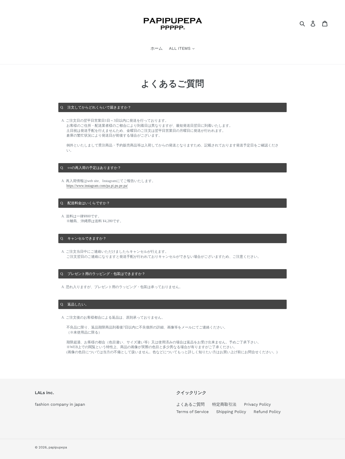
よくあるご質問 (190, 404)
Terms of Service (192, 411)
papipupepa (57, 447)
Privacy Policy (257, 404)
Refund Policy (267, 411)
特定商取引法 (224, 404)
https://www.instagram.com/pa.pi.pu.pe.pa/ (97, 186)
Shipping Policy (231, 411)
